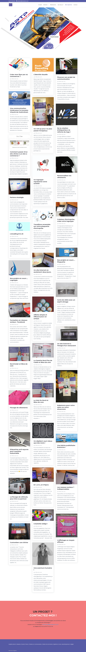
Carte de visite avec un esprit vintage (66, 301)
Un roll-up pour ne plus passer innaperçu (43, 130)
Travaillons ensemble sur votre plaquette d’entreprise (42, 226)
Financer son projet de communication (66, 78)
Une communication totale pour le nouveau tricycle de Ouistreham (19, 110)
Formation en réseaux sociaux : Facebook (18, 321)
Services (45, 4)
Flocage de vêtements (19, 408)
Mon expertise (68, 4)
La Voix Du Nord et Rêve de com (41, 401)
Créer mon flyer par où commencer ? (19, 75)
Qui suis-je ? (60, 4)
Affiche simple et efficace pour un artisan (40, 317)
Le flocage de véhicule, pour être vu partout (19, 498)
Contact (75, 4)
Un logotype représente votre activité (40, 181)
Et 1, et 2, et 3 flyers (41, 485)
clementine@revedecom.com (50, 624)
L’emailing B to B (16, 234)
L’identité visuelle (41, 74)
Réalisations (53, 4)
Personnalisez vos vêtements (64, 176)
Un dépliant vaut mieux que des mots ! (43, 442)
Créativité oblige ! (41, 524)
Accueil (40, 4)
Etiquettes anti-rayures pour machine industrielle (19, 451)
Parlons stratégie (17, 197)
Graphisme (54, 37)
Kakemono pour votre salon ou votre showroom (66, 407)
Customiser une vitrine (19, 542)
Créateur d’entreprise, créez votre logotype (66, 220)
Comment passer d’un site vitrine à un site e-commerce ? (19, 154)
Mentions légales (13, 650)
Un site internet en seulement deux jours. (42, 271)
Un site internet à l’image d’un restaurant (66, 344)
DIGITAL (54, 42)
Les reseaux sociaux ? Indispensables (65, 488)
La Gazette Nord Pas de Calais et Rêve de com (43, 361)
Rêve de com (15, 78)
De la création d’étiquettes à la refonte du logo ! (64, 130)
